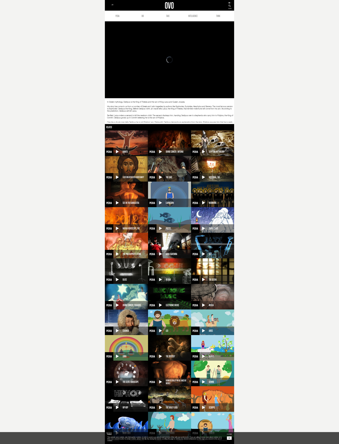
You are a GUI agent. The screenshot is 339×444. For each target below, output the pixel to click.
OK (229, 438)
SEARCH (229, 8)
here (145, 439)
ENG (229, 3)
